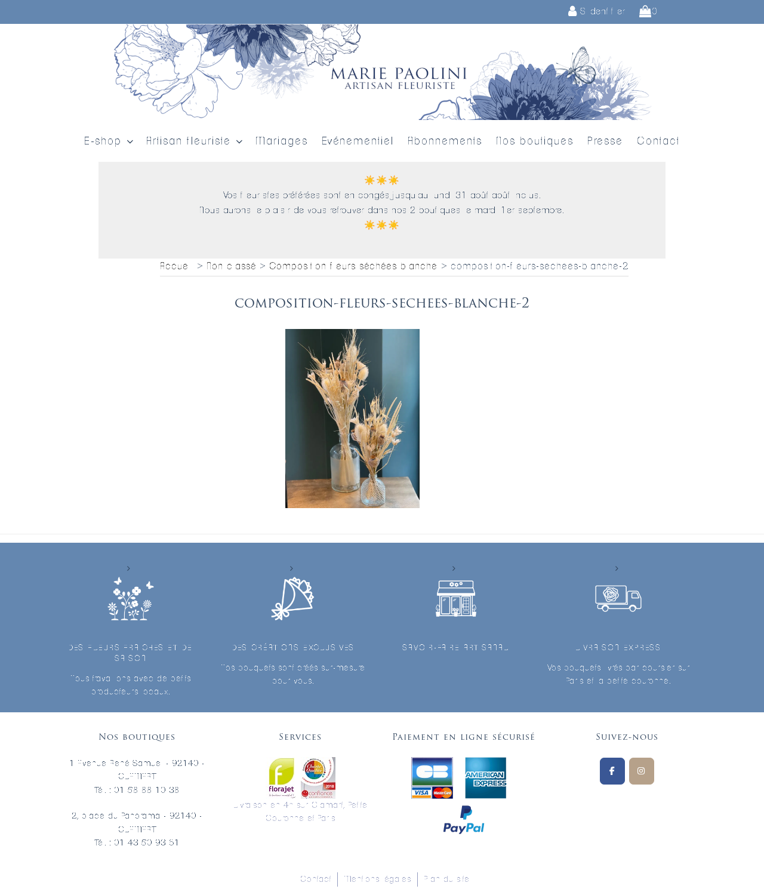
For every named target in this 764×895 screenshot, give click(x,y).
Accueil (176, 266)
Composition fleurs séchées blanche (353, 266)
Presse (605, 141)
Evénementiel (358, 141)
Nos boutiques (535, 141)
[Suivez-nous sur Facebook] (612, 771)
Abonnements (445, 141)
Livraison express (618, 648)
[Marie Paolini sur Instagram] (641, 771)
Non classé (231, 266)
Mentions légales (377, 879)
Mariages (281, 141)
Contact (658, 141)
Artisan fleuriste (188, 141)
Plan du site (447, 879)
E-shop (103, 141)
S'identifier (601, 11)
